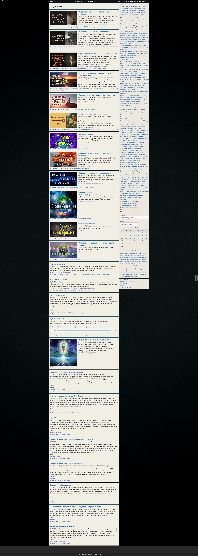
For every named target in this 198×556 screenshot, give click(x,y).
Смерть (125, 172)
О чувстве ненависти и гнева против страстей (97, 54)
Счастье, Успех (139, 183)
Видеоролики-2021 (72, 88)
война (133, 259)
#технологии (101, 327)
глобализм (123, 261)
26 (130, 243)
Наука (121, 111)
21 (138, 240)
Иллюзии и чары (68, 187)
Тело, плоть (136, 185)
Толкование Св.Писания (134, 187)
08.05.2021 (82, 97)
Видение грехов (140, 35)
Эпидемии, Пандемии (134, 210)
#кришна (58, 456)
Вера (122, 33)
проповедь (136, 267)
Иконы (131, 71)
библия (132, 255)
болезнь (131, 257)
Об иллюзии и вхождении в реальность (94, 173)
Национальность (129, 111)
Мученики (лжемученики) (141, 103)
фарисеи (143, 274)
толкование (129, 274)
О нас (122, 118)
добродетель (130, 261)
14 (138, 238)
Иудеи (122, 81)
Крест (136, 87)
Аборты (123, 6)
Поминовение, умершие (136, 136)
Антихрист (123, 10)
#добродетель (54, 327)
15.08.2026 (82, 16)
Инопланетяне (137, 75)
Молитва (134, 99)
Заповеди (129, 63)
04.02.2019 (82, 226)
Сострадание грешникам (135, 175)
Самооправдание (125, 162)
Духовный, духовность (131, 55)
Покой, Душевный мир (89, 109)
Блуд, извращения (140, 26)
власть (129, 259)
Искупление (136, 77)
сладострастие (128, 271)
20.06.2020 (82, 136)
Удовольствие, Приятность (128, 191)
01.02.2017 (54, 487)
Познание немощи (138, 132)
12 (130, 238)
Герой (122, 45)
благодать (138, 255)
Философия (130, 195)
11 (126, 238)
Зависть (123, 63)
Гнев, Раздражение (125, 47)
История (146, 79)
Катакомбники (124, 85)
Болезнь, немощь (142, 29)
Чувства (129, 205)
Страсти (134, 179)
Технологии (92, 335)
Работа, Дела (125, 154)
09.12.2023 (82, 34)
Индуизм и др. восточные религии (97, 27)
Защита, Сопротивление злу (71, 129)
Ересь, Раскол (125, 59)
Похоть (122, 140)
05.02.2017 (82, 342)
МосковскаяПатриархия (127, 253)
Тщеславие (129, 189)
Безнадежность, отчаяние (59, 88)
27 (134, 243)
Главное (127, 45)
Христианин (130, 197)
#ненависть (104, 66)
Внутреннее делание (126, 39)
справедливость (130, 272)
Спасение (86, 168)
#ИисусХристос (54, 541)
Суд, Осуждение (129, 183)
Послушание (140, 138)
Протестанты (123, 152)
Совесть (139, 174)
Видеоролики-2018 (57, 259)
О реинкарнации (85, 192)
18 (126, 240)
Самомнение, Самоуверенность (130, 160)
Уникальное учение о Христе (62, 526)
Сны (134, 174)
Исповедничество (138, 79)
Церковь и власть (132, 201)
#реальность (99, 183)
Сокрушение (63, 90)
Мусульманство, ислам (126, 103)
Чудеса (89, 148)
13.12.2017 (54, 266)
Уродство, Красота (134, 193)
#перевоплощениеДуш (70, 327)
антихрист (123, 255)
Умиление (146, 191)
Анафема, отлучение (58, 274)
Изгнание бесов (142, 69)
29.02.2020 (82, 158)
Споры (133, 177)
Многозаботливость (125, 99)
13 (134, 238)
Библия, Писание (143, 20)
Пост (101, 46)
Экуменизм (124, 210)
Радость (140, 154)
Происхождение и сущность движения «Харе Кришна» (72, 439)
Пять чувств (139, 152)
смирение (136, 271)
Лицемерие (135, 91)
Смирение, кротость (88, 314)
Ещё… (52, 310)
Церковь (123, 201)
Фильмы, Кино (139, 195)
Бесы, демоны (133, 20)
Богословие (123, 29)
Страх (121, 181)
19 (130, 240)
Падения (123, 130)
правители (142, 265)
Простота (138, 150)
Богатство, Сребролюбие (127, 27)
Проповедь (123, 150)
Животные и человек (58, 279)
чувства (136, 276)
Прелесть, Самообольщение (136, 146)
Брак (134, 31)
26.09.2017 (54, 282)
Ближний (131, 26)
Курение (132, 89)
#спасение (87, 166)
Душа (64, 148)
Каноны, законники (134, 83)
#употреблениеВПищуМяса (79, 288)
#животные (53, 272)
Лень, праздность (126, 91)
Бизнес (122, 22)
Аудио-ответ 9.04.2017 (59, 319)
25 (126, 243)
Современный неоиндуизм (61, 485)
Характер (123, 197)
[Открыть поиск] (147, 1)
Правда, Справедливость (132, 140)
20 (134, 240)
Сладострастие (135, 170)
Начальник (138, 111)
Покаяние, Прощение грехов (128, 134)
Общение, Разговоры (138, 122)
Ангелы (143, 8)
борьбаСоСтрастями (140, 257)
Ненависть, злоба (101, 68)
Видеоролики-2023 (73, 46)
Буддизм (53, 418)
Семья (146, 166)
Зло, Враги (140, 65)
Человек (91, 290)
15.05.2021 (82, 78)
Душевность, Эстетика (126, 57)
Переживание (131, 130)
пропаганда (129, 267)
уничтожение (137, 274)
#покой (93, 101)
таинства (122, 274)
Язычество (124, 212)
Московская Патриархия (133, 101)
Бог (147, 26)
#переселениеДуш (83, 327)
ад (145, 253)
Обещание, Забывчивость (132, 118)
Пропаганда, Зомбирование (135, 148)
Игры (122, 69)
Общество (123, 125)
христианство (124, 276)
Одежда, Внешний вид (138, 125)
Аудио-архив (55, 335)
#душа (80, 142)
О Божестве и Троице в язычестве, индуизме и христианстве (75, 507)
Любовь (122, 93)
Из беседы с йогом (57, 295)
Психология (131, 152)
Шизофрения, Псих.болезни (130, 207)
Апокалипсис (128, 12)
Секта (142, 166)
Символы (122, 168)
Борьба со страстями (58, 68)
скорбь (122, 271)
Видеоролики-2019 (57, 187)
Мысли (122, 105)
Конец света (130, 87)
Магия (123, 95)
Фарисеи (123, 195)
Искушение (128, 79)
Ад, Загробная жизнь (132, 6)
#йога (57, 312)
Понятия (122, 138)
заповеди (137, 261)
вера (124, 259)
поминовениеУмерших (126, 265)
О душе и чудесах (85, 134)
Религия (122, 158)
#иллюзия (87, 183)
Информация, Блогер (126, 77)
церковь (130, 276)
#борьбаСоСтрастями (84, 66)
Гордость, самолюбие (138, 47)
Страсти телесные (142, 179)
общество (133, 263)
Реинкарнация (87, 218)
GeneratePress (115, 554)
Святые (128, 166)
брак (121, 259)
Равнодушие (133, 154)
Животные (67, 274)
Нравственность (133, 117)
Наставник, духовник (139, 109)
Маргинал (123, 285)
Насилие (129, 109)
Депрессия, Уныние (126, 51)
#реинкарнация (88, 201)
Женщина (130, 61)
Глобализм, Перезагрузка (138, 45)
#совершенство (70, 312)
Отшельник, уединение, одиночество (130, 128)
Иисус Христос (124, 71)
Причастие (123, 148)
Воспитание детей (133, 41)
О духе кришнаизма (86, 223)
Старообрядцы (140, 177)
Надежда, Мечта (138, 107)
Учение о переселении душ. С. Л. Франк (66, 396)
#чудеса (90, 142)
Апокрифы (136, 12)
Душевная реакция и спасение (129, 281)
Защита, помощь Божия (140, 63)
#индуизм (97, 66)
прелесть (122, 267)
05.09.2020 (82, 117)
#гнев (93, 66)
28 (138, 243)
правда (136, 265)
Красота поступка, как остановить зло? (94, 114)
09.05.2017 (54, 321)
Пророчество (131, 150)
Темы (51, 1)
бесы (127, 255)
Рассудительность (133, 156)
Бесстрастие (71, 27)
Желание (124, 61)
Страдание (127, 179)
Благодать (123, 24)
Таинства (123, 185)
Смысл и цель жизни (126, 174)
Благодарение (143, 22)
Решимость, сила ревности (133, 158)
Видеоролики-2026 (81, 27)
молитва (127, 263)
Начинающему (124, 113)
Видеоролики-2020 (57, 129)
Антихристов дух (131, 10)
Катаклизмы (144, 83)
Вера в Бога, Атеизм (131, 33)
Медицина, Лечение (131, 95)
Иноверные (128, 75)
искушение (144, 261)
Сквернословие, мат (132, 168)
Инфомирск (123, 283)
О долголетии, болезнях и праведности (94, 32)
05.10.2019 (82, 175)
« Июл (134, 250)
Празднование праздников (127, 142)
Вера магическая (142, 33)
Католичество (133, 85)
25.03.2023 (82, 56)
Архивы (122, 221)
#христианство (91, 288)
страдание (139, 272)
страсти (145, 272)
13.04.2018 (82, 247)
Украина (139, 191)
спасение (122, 272)
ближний (143, 255)
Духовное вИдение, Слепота (132, 53)
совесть (142, 271)
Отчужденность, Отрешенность (137, 126)
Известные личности (131, 69)
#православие (67, 288)
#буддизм (81, 183)
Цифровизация (134, 203)
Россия (144, 158)
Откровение (123, 126)
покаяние (139, 263)
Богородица (138, 27)
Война (135, 39)
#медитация (87, 101)
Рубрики (122, 215)
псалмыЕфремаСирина (137, 269)
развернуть (114, 27)
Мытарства (128, 105)
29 (142, 243)
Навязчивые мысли (126, 107)
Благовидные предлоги (131, 22)
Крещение (141, 87)
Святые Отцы (135, 166)
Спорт (128, 177)
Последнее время (131, 138)
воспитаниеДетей (140, 259)
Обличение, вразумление (135, 121)
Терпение (143, 185)
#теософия (87, 251)
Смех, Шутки (132, 172)
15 (142, 238)
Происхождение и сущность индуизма (66, 463)
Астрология (123, 16)
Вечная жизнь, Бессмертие (127, 35)
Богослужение (132, 29)
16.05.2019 (82, 195)
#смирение (62, 312)
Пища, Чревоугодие (142, 130)
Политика (126, 136)
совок (146, 271)
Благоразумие (131, 24)
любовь (122, 263)
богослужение (124, 257)
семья (146, 269)
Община (129, 125)
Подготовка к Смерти (126, 132)
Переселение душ (57, 264)
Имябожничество (125, 73)
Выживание (127, 43)
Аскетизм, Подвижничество (59, 27)
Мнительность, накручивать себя (136, 97)
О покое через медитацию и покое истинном (96, 95)
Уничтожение (124, 193)
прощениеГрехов (125, 269)
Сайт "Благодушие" (125, 287)
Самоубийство (135, 162)
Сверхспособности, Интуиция (128, 164)
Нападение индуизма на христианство (94, 340)
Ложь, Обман (143, 91)
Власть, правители (125, 37)
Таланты (129, 185)
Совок (144, 174)
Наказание (123, 109)
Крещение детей (124, 89)
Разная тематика (96, 274)
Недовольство (133, 113)
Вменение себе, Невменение (139, 37)
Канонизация (124, 83)
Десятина (136, 51)
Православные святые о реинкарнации (66, 372)
